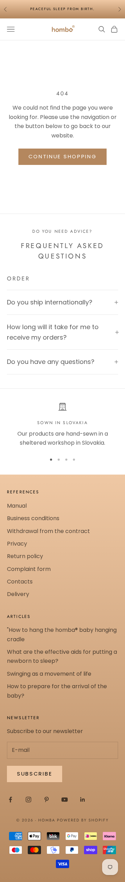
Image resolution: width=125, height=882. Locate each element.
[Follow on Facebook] (10, 799)
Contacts (20, 582)
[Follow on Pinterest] (46, 799)
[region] (62, 425)
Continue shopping (62, 156)
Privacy (17, 544)
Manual (17, 506)
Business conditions (33, 518)
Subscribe (34, 773)
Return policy (25, 556)
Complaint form (29, 569)
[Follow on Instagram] (28, 799)
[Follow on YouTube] (64, 799)
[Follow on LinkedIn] (82, 799)
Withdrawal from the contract (48, 531)
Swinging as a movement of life (49, 674)
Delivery (18, 594)
